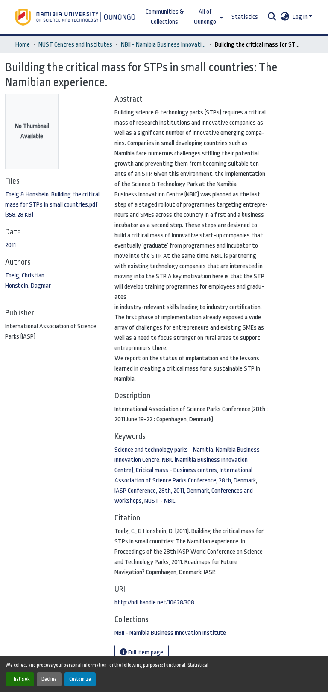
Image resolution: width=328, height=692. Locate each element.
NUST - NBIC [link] (160, 501)
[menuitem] (207, 17)
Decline (49, 679)
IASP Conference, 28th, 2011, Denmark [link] (161, 490)
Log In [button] (301, 16)
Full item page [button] (145, 652)
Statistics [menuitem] (244, 16)
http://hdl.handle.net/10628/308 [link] (154, 602)
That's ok (19, 679)
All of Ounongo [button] (205, 17)
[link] (54, 205)
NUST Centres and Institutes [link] (75, 44)
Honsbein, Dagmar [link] (28, 285)
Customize (80, 679)
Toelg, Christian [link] (24, 275)
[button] (76, 17)
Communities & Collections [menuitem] (165, 17)
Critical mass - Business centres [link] (176, 470)
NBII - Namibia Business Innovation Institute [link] (163, 44)
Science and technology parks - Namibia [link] (163, 449)
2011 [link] (10, 245)
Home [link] (22, 44)
